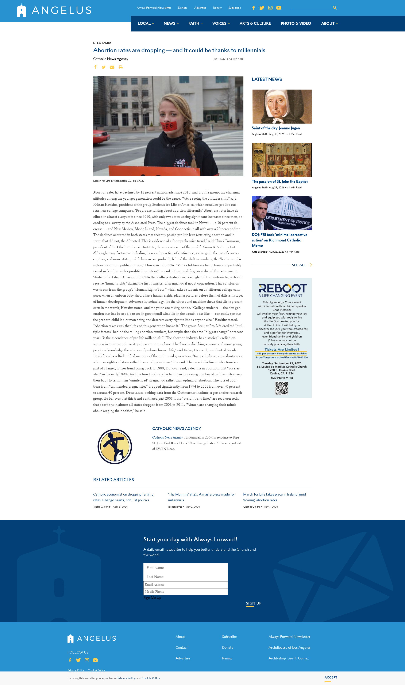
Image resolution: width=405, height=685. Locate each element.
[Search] (335, 7)
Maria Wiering (101, 506)
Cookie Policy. (151, 678)
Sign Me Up (152, 597)
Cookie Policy (96, 670)
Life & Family (102, 42)
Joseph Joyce (175, 506)
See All (299, 265)
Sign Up (254, 603)
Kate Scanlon (259, 251)
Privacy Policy (126, 678)
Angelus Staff (259, 134)
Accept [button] (331, 677)
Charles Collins (251, 506)
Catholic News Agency (110, 59)
